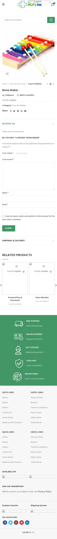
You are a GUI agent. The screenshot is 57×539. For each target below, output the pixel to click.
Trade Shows (36, 422)
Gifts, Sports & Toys (17, 84)
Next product (53, 84)
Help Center (36, 417)
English (37, 1)
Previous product (47, 84)
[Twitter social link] (14, 111)
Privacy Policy (37, 397)
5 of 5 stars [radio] (26, 153)
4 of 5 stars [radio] (24, 153)
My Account (36, 412)
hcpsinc (13, 100)
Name (5, 193)
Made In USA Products (12, 422)
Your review (8, 159)
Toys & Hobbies (35, 84)
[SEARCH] (51, 20)
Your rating (7, 153)
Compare (9, 95)
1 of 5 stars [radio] (17, 153)
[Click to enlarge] (7, 74)
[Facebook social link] (10, 111)
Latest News (7, 417)
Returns (34, 402)
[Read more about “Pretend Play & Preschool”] (23, 271)
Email (5, 204)
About (5, 402)
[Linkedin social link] (21, 111)
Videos (5, 407)
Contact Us (7, 412)
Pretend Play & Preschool (15, 299)
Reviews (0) (8, 124)
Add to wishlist (27, 95)
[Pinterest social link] (18, 111)
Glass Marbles (42, 297)
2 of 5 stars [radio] (20, 153)
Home (4, 84)
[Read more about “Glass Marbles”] (50, 271)
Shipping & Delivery (13, 241)
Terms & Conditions (39, 407)
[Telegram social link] (25, 111)
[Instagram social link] (16, 522)
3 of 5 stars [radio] (22, 153)
